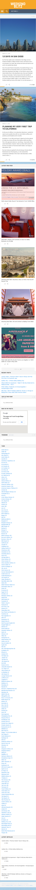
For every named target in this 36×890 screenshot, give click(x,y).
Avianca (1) (4, 504)
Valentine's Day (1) (6, 813)
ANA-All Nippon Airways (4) (8, 492)
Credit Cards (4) (5, 574)
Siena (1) (3, 747)
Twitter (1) (3, 803)
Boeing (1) (4, 528)
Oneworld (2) (4, 707)
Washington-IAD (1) (6, 825)
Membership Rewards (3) (8, 690)
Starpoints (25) (5, 772)
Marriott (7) (4, 687)
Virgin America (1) (5, 816)
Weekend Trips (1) (6, 827)
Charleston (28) (5, 550)
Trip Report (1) (4, 796)
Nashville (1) (4, 703)
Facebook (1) (4, 601)
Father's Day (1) (5, 603)
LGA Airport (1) (5, 674)
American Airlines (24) (7, 484)
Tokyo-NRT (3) (4, 783)
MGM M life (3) (5, 694)
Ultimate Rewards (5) (6, 807)
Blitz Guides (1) (5, 526)
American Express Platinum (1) (9, 488)
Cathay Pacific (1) (5, 548)
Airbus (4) (4, 477)
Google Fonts (9, 885)
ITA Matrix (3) (4, 656)
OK (22, 422)
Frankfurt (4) (4, 614)
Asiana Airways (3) (6, 499)
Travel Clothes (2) (6, 789)
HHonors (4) (4, 634)
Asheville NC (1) (5, 493)
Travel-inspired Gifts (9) (7, 794)
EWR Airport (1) (5, 599)
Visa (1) (3, 818)
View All (17, 369)
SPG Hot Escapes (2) (6, 767)
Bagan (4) (4, 515)
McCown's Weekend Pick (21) (9, 689)
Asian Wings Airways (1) (7, 497)
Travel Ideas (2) (5, 791)
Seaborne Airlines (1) (6, 741)
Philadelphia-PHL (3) (6, 716)
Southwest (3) (5, 765)
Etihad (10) (4, 597)
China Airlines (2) (5, 559)
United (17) (4, 809)
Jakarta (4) (4, 658)
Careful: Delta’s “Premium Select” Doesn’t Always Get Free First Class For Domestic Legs (16, 377)
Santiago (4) (4, 738)
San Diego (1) (4, 734)
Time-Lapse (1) (5, 782)
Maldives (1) (4, 683)
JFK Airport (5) (5, 661)
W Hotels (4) (4, 820)
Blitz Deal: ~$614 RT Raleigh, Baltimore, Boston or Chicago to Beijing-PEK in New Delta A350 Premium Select (17, 391)
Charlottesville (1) (5, 554)
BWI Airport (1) (5, 541)
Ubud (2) (3, 805)
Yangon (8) (4, 833)
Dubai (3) (3, 588)
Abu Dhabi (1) (4, 455)
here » (31, 885)
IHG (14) (3, 647)
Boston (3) (4, 534)
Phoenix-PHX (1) (5, 718)
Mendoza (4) (4, 692)
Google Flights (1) (5, 625)
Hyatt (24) (4, 645)
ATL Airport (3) (5, 501)
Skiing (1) (3, 752)
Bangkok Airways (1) (6, 523)
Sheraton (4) (4, 745)
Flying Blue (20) (5, 610)
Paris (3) (3, 712)
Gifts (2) (3, 617)
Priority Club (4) (5, 721)
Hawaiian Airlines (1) (6, 630)
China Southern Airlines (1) (8, 563)
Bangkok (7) (4, 521)
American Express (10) (7, 486)
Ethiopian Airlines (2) (6, 596)
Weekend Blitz (18, 5)
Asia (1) (3, 495)
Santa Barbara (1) (5, 736)
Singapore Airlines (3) (7, 749)
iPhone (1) (4, 652)
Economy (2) (4, 590)
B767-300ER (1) (5, 514)
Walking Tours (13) (6, 822)
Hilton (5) (3, 636)
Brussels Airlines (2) (6, 537)
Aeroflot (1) (4, 459)
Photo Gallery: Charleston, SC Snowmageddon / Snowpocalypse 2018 (14, 387)
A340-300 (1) (4, 450)
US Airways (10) (5, 811)
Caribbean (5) (4, 546)
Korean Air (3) (5, 665)
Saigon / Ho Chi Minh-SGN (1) (9, 732)
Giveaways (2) (5, 619)
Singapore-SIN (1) (5, 751)
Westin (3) (4, 829)
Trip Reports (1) (5, 798)
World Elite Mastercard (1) (8, 831)
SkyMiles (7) (4, 754)
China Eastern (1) (5, 561)
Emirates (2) (4, 594)
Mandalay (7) (4, 685)
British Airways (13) (6, 535)
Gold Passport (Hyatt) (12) (8, 623)
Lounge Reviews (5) (6, 676)
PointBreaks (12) (5, 720)
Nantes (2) (4, 701)
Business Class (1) (6, 539)
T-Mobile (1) (4, 778)
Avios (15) (3, 506)
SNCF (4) (3, 760)
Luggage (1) (4, 679)
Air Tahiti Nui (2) (5, 475)
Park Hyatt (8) (5, 714)
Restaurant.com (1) (6, 727)
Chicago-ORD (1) (5, 557)
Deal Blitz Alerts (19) (6, 581)
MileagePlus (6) (5, 696)
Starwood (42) (5, 774)
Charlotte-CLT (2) (5, 552)
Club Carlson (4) (5, 570)
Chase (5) (4, 555)
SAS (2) (3, 740)
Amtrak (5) (4, 490)
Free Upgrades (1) (6, 616)
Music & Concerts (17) (7, 698)
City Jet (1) (4, 568)
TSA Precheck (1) (5, 800)
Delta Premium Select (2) (8, 585)
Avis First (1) (4, 510)
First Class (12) (5, 606)
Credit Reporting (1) (6, 575)
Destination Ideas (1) (6, 586)
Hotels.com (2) (5, 641)
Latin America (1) (5, 670)
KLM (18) (3, 663)
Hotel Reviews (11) (6, 639)
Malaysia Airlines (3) (6, 681)
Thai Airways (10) (5, 780)
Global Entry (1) (5, 621)
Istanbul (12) (4, 654)
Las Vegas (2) (5, 668)
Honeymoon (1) (5, 637)
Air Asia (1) (4, 462)
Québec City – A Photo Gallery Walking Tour (12, 381)
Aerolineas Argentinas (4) (8, 461)
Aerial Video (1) (5, 457)
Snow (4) (3, 763)
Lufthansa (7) (4, 678)
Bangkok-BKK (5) (5, 524)
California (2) (4, 543)
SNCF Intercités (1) (6, 761)
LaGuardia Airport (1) (6, 667)
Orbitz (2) (3, 709)
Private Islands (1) (6, 725)
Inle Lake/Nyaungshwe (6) (8, 648)
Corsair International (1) (7, 572)
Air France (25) (5, 472)
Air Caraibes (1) (5, 468)
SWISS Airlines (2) (6, 776)
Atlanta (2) (4, 503)
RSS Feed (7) (4, 730)
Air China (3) (4, 470)
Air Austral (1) (4, 464)
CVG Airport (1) (5, 577)
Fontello (20, 885)
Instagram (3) (4, 650)
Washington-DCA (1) (6, 823)
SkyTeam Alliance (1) (6, 756)
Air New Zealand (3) (6, 473)
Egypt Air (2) (4, 592)
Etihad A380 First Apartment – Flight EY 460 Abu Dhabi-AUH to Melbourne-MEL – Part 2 (17, 383)
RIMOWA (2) (4, 729)
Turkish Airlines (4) (6, 802)
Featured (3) (4, 605)
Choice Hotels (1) (5, 565)
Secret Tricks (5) (5, 743)
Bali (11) (3, 517)
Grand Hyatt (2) (5, 628)
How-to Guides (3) (6, 643)
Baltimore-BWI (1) (5, 519)
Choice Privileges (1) (6, 566)
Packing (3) (4, 710)
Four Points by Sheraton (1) (8, 612)
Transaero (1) (4, 787)
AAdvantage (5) (5, 453)
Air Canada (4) (5, 466)
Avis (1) (3, 508)
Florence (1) (4, 608)
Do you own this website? (9, 422)
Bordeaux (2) (4, 532)
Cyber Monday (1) (5, 579)
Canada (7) (4, 545)
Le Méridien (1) (5, 672)
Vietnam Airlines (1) (6, 814)
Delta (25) (4, 583)
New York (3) (4, 705)
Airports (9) (4, 479)
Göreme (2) (4, 627)
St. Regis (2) (4, 771)
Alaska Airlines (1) (6, 481)
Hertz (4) (3, 632)
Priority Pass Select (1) (7, 723)
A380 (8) (3, 452)
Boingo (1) (4, 530)
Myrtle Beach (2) (5, 699)
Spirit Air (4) (4, 769)
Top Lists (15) (4, 785)
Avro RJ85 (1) (4, 512)
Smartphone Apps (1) (6, 758)
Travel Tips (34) (5, 792)
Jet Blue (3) (4, 659)
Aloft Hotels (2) (5, 483)
